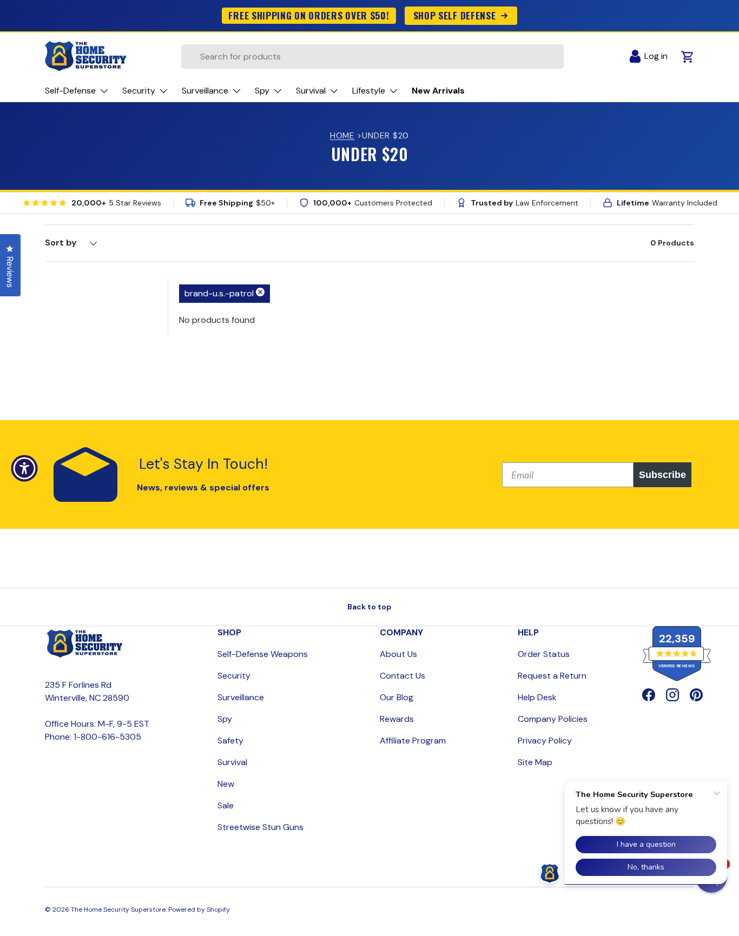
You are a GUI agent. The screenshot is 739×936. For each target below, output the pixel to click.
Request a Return (552, 675)
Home (342, 135)
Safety (230, 740)
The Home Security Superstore (118, 909)
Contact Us (402, 675)
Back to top (369, 607)
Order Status (544, 654)
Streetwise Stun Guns (260, 827)
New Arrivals (438, 90)
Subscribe (662, 474)
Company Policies (553, 719)
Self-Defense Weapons (262, 654)
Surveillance (240, 697)
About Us (398, 654)
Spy (224, 719)
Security (233, 675)
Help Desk (537, 697)
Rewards (397, 719)
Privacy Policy (545, 740)
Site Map (535, 762)
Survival (232, 762)
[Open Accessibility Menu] (24, 468)
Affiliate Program (413, 740)
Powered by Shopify (199, 909)
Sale (225, 805)
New (225, 783)
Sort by (61, 242)
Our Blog (396, 697)
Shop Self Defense (454, 15)
